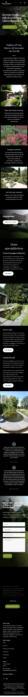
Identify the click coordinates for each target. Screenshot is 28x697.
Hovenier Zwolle (16, 683)
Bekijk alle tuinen (10, 222)
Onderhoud (6, 654)
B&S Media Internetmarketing (17, 693)
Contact (5, 657)
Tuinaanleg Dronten (8, 686)
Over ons (5, 645)
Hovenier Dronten (11, 684)
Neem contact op (10, 27)
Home (4, 642)
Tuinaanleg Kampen (18, 686)
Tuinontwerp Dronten (13, 688)
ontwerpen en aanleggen (11, 595)
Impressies (5, 651)
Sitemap (5, 683)
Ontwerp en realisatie (8, 648)
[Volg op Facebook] (4, 679)
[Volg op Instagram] (7, 679)
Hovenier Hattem (20, 684)
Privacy (9, 683)
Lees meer (8, 273)
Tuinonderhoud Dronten (10, 687)
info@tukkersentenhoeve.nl (9, 670)
